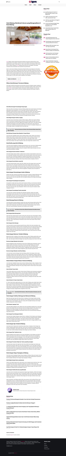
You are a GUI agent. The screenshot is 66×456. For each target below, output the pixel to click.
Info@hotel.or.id (9, 445)
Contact (39, 4)
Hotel (30, 4)
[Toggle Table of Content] (18, 79)
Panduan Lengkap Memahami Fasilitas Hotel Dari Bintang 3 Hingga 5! (20, 402)
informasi (22, 441)
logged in (12, 434)
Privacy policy (46, 448)
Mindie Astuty (16, 389)
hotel (18, 65)
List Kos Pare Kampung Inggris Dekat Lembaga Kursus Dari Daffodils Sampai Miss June (52, 24)
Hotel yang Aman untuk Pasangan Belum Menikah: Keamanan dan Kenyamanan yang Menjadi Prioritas (52, 54)
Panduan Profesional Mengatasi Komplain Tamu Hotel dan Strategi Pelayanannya (23, 399)
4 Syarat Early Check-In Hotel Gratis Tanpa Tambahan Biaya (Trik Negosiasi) (52, 29)
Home (26, 4)
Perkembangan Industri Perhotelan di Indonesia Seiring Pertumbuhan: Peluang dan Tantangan (52, 42)
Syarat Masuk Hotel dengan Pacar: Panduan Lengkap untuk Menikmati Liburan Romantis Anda (52, 50)
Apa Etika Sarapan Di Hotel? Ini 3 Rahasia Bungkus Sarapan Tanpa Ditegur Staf (22, 427)
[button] (59, 1)
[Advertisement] (24, 15)
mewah (10, 87)
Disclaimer (46, 447)
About (35, 4)
